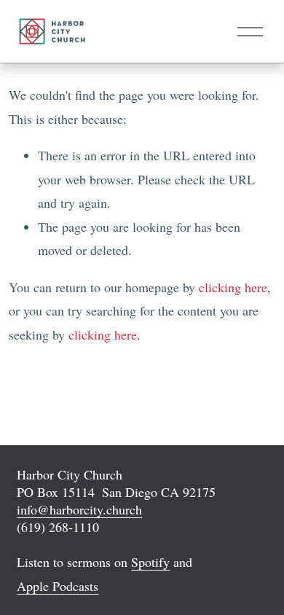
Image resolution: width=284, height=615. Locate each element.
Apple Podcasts (57, 586)
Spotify (150, 562)
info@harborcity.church (79, 509)
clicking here (233, 287)
